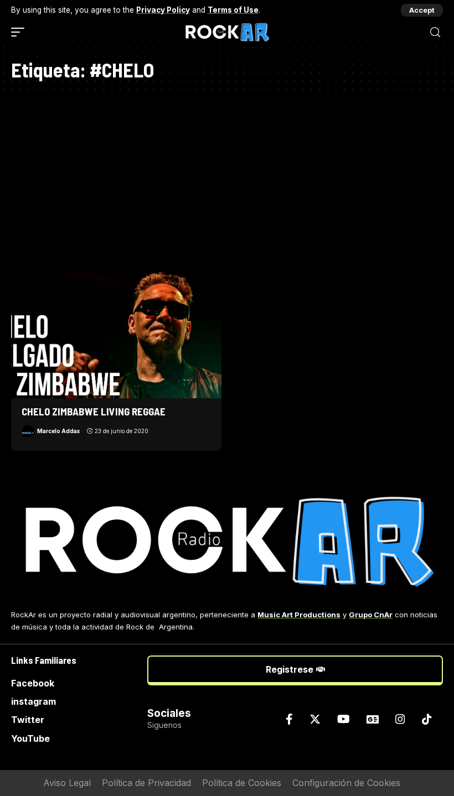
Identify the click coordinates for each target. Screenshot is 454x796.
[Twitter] (315, 719)
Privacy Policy (163, 10)
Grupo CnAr (371, 614)
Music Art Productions (299, 614)
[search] (435, 32)
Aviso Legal (67, 782)
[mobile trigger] (20, 32)
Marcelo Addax (58, 431)
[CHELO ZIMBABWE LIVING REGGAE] (116, 335)
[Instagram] (400, 719)
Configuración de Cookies (346, 782)
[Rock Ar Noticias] (227, 32)
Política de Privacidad (146, 782)
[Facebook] (289, 719)
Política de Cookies (241, 782)
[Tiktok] (427, 719)
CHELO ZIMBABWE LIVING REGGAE (94, 411)
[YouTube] (343, 719)
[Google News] (372, 719)
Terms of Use (233, 10)
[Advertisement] (227, 178)
